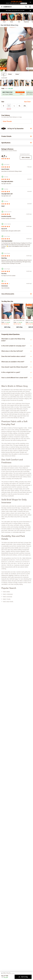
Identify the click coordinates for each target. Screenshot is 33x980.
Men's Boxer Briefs (8, 601)
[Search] (26, 6)
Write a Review (26, 157)
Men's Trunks (6, 599)
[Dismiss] (30, 10)
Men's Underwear (8, 594)
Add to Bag (7, 327)
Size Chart (27, 102)
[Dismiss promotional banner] (30, 2)
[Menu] (2, 6)
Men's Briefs (6, 592)
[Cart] (30, 6)
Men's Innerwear (7, 596)
